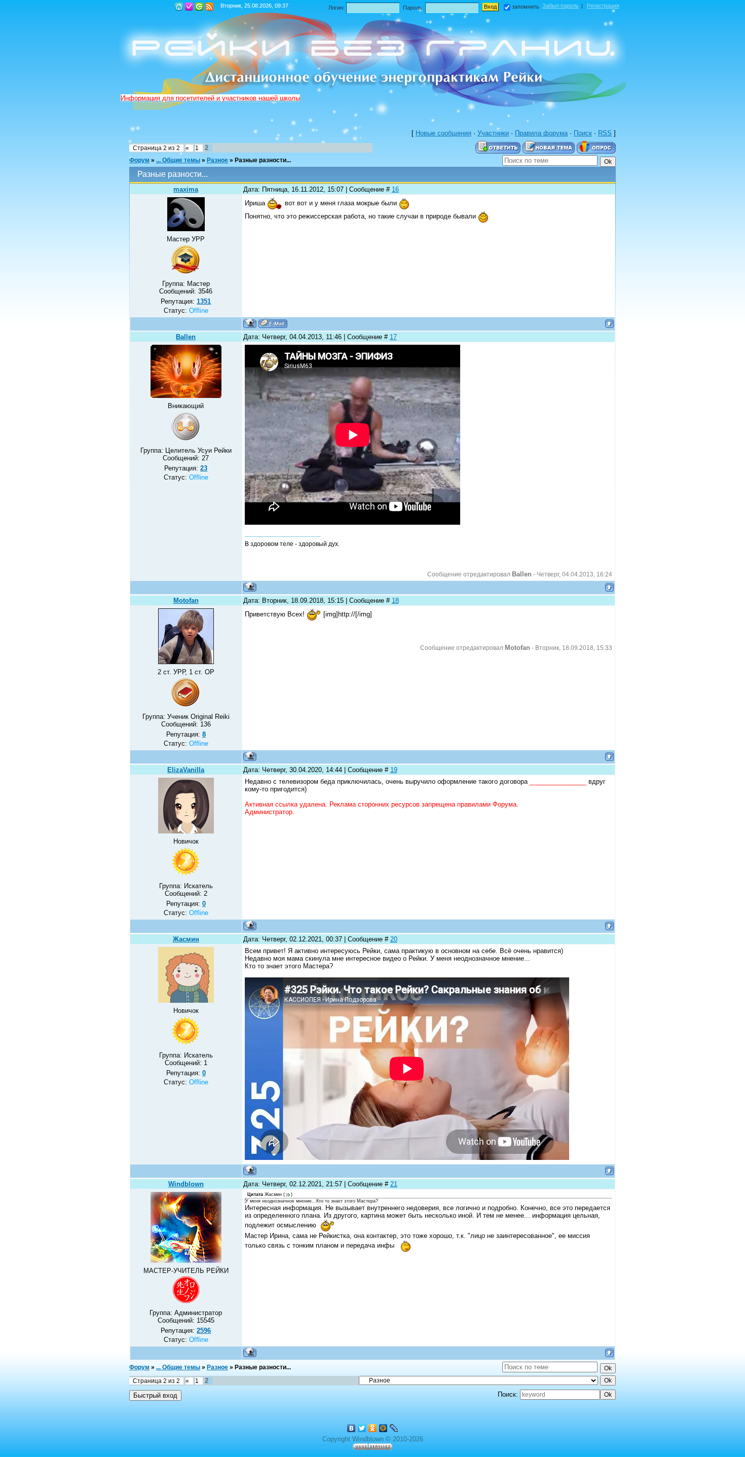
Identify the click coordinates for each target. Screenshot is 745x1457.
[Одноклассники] (372, 1428)
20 (393, 939)
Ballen (186, 337)
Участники (493, 133)
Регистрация (189, 7)
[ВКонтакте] (351, 1428)
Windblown (186, 1184)
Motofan (186, 600)
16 (395, 189)
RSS (209, 7)
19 (393, 770)
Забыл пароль (560, 6)
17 (393, 337)
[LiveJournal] (394, 1428)
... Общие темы (178, 160)
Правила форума (541, 133)
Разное (217, 160)
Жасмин (186, 939)
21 (393, 1184)
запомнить (525, 7)
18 (395, 600)
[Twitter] (362, 1428)
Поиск (583, 133)
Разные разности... (263, 160)
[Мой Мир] (383, 1428)
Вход (199, 7)
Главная (179, 7)
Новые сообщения (443, 133)
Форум (139, 160)
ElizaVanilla (185, 770)
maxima (185, 189)
